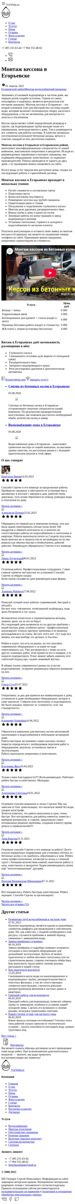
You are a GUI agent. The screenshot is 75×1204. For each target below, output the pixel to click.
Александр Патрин (12, 512)
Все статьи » (8, 1035)
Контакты (14, 41)
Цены (11, 29)
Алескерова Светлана (14, 792)
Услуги (12, 26)
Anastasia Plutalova (12, 591)
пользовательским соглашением (20, 1191)
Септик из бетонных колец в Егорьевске (39, 386)
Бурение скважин (18, 1135)
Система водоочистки (21, 1141)
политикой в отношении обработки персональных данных (36, 1193)
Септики (13, 1144)
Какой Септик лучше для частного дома (32, 1014)
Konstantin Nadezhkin (13, 720)
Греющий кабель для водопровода (28, 995)
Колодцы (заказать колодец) (25, 1138)
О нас (11, 22)
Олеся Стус (8, 684)
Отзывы (13, 32)
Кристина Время (11, 476)
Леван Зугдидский (12, 558)
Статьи (12, 38)
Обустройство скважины (23, 1132)
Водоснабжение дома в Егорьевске (34, 425)
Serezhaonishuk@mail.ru (22, 1164)
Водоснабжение (17, 1125)
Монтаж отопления (19, 1129)
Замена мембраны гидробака (25, 941)
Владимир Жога (10, 766)
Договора (14, 1112)
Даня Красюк (9, 838)
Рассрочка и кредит (20, 1108)
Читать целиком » (11, 506)
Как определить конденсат (24, 969)
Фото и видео (16, 35)
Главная (13, 1083)
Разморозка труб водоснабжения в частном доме (37, 919)
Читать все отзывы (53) (15, 904)
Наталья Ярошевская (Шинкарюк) (21, 881)
